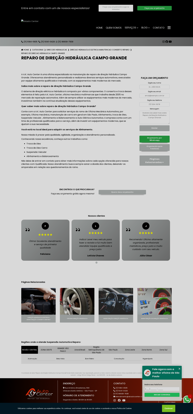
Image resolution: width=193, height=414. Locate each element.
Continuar (169, 408)
